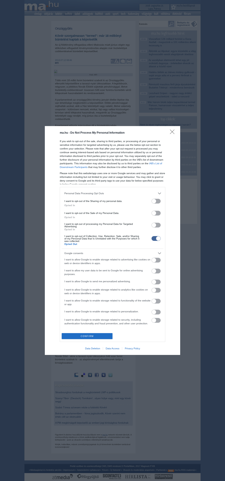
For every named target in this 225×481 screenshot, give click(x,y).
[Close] (173, 133)
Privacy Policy (132, 348)
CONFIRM (87, 336)
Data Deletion (92, 348)
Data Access (112, 348)
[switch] (156, 201)
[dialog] (112, 240)
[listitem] (112, 193)
